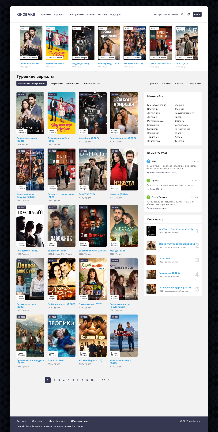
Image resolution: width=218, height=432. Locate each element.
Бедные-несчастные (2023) (163, 172)
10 (92, 380)
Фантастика (154, 141)
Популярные (56, 83)
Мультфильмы (76, 14)
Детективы (153, 113)
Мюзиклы (152, 129)
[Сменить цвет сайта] (188, 14)
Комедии (179, 121)
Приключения (182, 129)
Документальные (184, 113)
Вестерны (152, 109)
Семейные (153, 133)
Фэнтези (179, 141)
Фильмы (46, 14)
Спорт (177, 133)
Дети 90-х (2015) (158, 208)
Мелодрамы (181, 125)
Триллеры (153, 137)
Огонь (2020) (156, 189)
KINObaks (25, 14)
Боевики (179, 105)
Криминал (153, 125)
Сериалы (59, 14)
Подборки (115, 14)
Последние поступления (31, 83)
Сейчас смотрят (91, 83)
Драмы (178, 117)
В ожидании (72, 83)
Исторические (155, 121)
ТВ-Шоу (102, 14)
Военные (179, 109)
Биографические (156, 105)
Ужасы (178, 137)
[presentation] (15, 43)
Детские (152, 117)
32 (103, 380)
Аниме (90, 14)
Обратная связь (80, 421)
